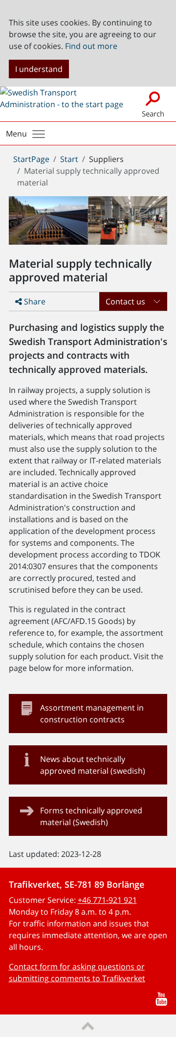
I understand (39, 69)
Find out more (91, 46)
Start (69, 159)
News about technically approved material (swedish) (92, 765)
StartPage (31, 159)
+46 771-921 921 (107, 900)
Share (33, 301)
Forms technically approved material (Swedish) (91, 816)
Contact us (125, 301)
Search (153, 113)
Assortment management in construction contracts (92, 713)
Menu (16, 133)
